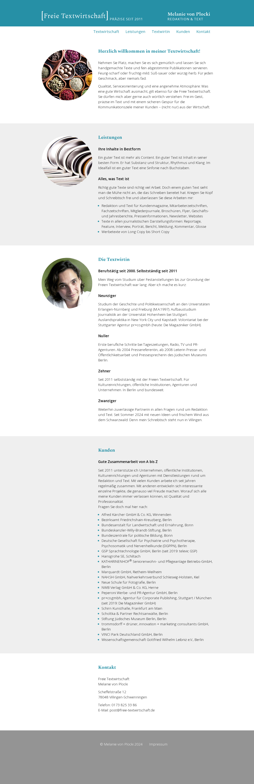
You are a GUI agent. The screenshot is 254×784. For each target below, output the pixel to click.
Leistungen (135, 31)
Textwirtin (161, 31)
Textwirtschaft (106, 31)
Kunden (183, 31)
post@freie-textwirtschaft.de (132, 710)
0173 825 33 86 (124, 704)
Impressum (158, 744)
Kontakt (203, 31)
